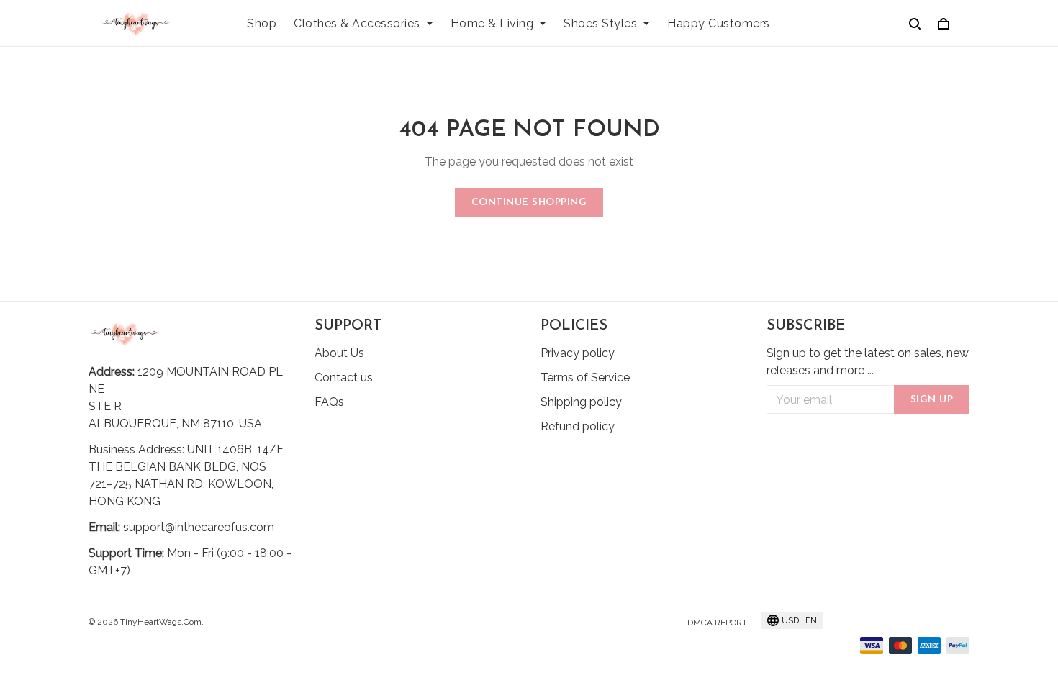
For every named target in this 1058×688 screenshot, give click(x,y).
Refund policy (578, 426)
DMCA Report (717, 622)
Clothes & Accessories (357, 23)
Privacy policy (578, 353)
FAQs (329, 402)
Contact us (344, 377)
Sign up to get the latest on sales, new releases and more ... (868, 361)
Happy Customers (718, 23)
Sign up (932, 399)
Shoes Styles (600, 23)
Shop (261, 23)
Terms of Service (585, 377)
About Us (339, 353)
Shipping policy (581, 402)
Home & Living (492, 23)
